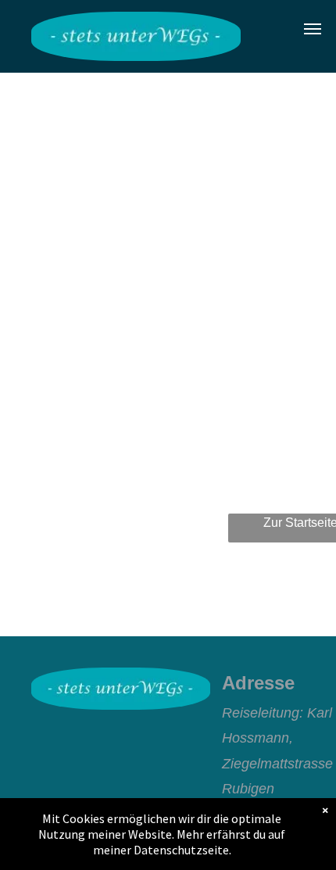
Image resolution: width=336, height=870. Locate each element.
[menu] (312, 29)
